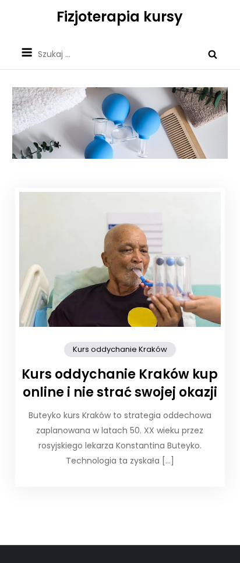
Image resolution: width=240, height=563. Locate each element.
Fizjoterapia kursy (120, 16)
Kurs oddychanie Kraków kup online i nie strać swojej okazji (120, 383)
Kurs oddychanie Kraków (120, 349)
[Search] (212, 54)
